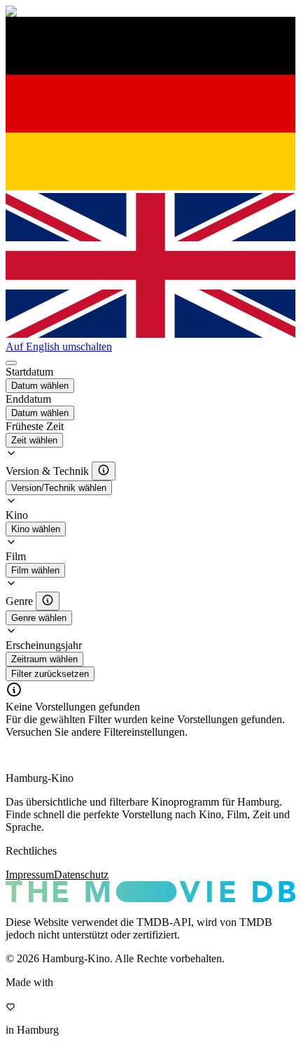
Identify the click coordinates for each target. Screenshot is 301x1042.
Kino (17, 515)
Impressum (30, 874)
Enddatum (28, 399)
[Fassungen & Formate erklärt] (103, 471)
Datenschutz (81, 874)
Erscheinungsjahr (44, 645)
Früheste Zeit (35, 426)
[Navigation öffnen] (11, 363)
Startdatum (29, 372)
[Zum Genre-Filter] (47, 601)
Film (16, 556)
